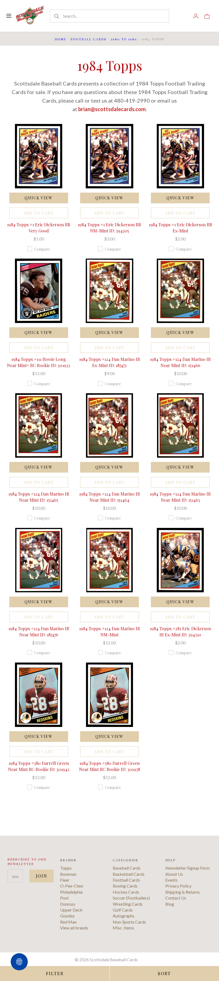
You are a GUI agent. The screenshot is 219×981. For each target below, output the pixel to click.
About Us (174, 874)
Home (60, 39)
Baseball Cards (126, 867)
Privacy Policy (178, 885)
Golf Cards (123, 909)
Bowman (68, 874)
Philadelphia (71, 891)
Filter (55, 973)
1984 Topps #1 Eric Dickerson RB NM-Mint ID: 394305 (109, 227)
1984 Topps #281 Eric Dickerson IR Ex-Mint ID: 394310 (180, 631)
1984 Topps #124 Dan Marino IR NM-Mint (109, 631)
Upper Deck (71, 909)
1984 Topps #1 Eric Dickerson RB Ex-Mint (180, 227)
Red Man (68, 921)
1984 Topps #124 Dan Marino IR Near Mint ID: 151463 (180, 497)
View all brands (74, 927)
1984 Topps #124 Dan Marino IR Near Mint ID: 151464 (109, 497)
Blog (169, 903)
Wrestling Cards (128, 903)
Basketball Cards (128, 874)
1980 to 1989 (124, 39)
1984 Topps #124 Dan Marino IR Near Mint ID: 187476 (38, 631)
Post (64, 897)
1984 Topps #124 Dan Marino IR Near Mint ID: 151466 (180, 362)
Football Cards (89, 39)
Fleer (64, 879)
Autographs (123, 915)
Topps (66, 867)
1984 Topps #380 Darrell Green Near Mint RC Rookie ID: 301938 (109, 766)
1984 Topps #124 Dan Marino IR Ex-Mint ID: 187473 (109, 362)
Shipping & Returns (182, 891)
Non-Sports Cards (129, 921)
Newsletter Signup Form (187, 867)
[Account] (195, 16)
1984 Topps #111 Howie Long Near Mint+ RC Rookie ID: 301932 (38, 362)
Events (171, 879)
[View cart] (207, 16)
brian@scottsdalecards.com (112, 109)
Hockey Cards (126, 891)
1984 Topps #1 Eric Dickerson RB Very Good (38, 227)
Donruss (67, 903)
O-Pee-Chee (71, 885)
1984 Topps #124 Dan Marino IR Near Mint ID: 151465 (38, 497)
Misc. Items (123, 927)
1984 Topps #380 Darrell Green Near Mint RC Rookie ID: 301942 (38, 766)
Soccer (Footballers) (131, 897)
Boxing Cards (125, 885)
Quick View (39, 197)
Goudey (67, 915)
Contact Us (175, 897)
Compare (42, 249)
